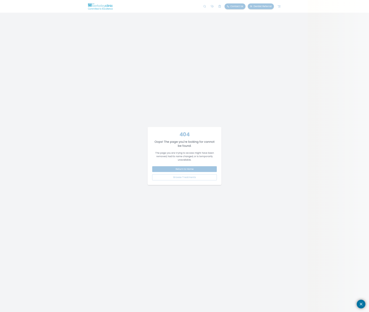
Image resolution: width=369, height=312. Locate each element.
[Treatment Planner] (219, 6)
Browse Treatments (184, 177)
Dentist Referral (263, 6)
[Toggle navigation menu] (279, 6)
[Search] (204, 6)
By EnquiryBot (348, 304)
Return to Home (185, 169)
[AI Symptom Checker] (212, 6)
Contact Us (236, 6)
